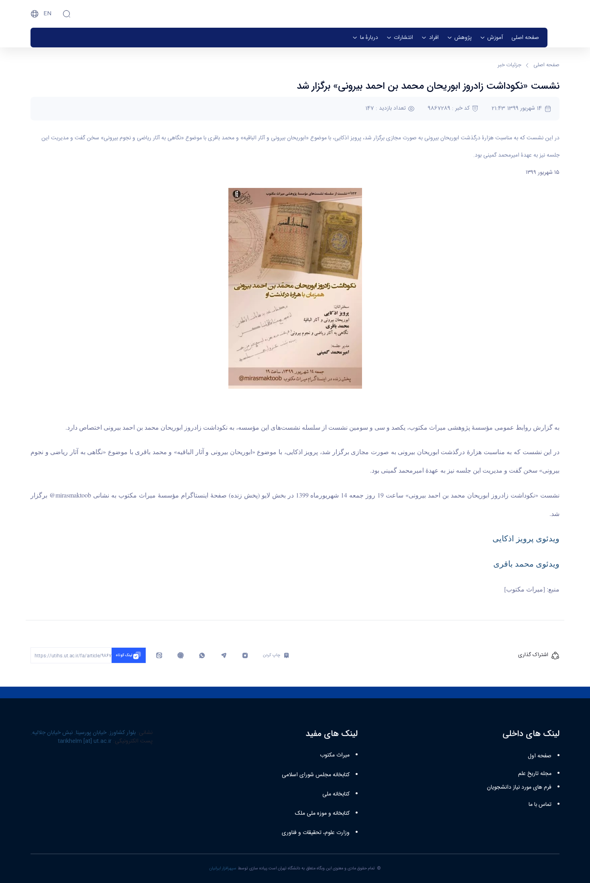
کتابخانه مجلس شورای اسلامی (316, 775)
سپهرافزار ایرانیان (222, 868)
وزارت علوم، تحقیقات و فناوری (316, 833)
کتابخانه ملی (336, 794)
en (47, 13)
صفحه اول (539, 756)
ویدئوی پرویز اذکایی (525, 538)
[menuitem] (525, 37)
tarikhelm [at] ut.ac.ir (85, 741)
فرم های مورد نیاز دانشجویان (519, 787)
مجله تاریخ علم (534, 774)
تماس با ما (540, 805)
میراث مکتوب (335, 755)
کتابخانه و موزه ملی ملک (322, 813)
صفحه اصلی (546, 65)
